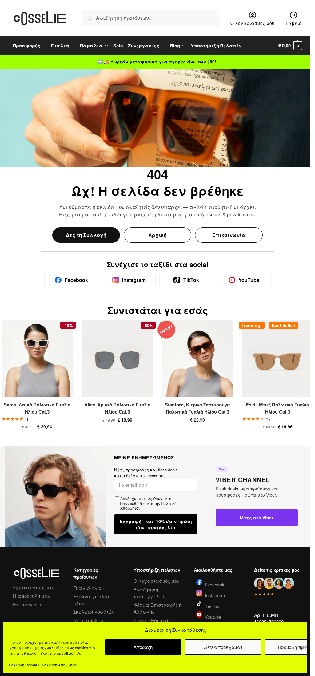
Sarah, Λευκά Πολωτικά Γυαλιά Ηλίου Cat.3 (37, 408)
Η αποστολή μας (31, 595)
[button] (290, 45)
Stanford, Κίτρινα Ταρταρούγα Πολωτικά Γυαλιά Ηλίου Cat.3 (197, 408)
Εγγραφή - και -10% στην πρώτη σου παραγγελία (156, 524)
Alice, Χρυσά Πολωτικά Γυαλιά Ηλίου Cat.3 (117, 408)
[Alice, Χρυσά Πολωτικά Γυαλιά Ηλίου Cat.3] (117, 358)
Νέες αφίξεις (88, 620)
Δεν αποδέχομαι (223, 647)
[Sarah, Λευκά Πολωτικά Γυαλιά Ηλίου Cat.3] (37, 358)
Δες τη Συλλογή (86, 234)
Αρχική (157, 234)
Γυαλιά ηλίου (88, 588)
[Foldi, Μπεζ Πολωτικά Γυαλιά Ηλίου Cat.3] (277, 358)
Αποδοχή (143, 647)
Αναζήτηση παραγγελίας (150, 593)
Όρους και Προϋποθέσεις (145, 501)
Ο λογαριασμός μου (252, 23)
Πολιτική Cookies (24, 664)
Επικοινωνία (228, 234)
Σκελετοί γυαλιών (93, 611)
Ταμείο (293, 23)
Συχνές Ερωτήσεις (154, 620)
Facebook (215, 584)
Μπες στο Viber (256, 517)
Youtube (213, 616)
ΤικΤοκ (212, 605)
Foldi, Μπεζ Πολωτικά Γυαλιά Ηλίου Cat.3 (277, 408)
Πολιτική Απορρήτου (60, 664)
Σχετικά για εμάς (33, 587)
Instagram (215, 595)
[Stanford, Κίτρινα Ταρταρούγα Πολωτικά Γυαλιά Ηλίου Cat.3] (197, 358)
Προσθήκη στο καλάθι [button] (37, 440)
